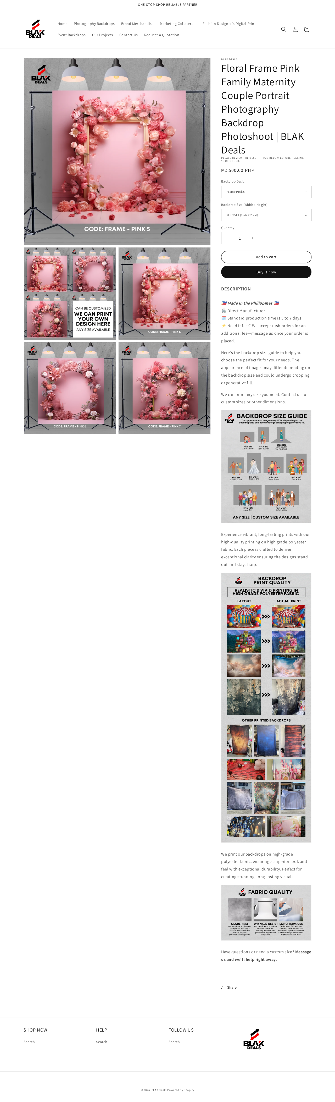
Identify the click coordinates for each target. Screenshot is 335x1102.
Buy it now (266, 271)
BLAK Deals (159, 1090)
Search (29, 1041)
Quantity (227, 227)
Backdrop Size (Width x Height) (244, 204)
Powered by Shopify (180, 1090)
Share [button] (232, 987)
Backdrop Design (234, 181)
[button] (283, 29)
